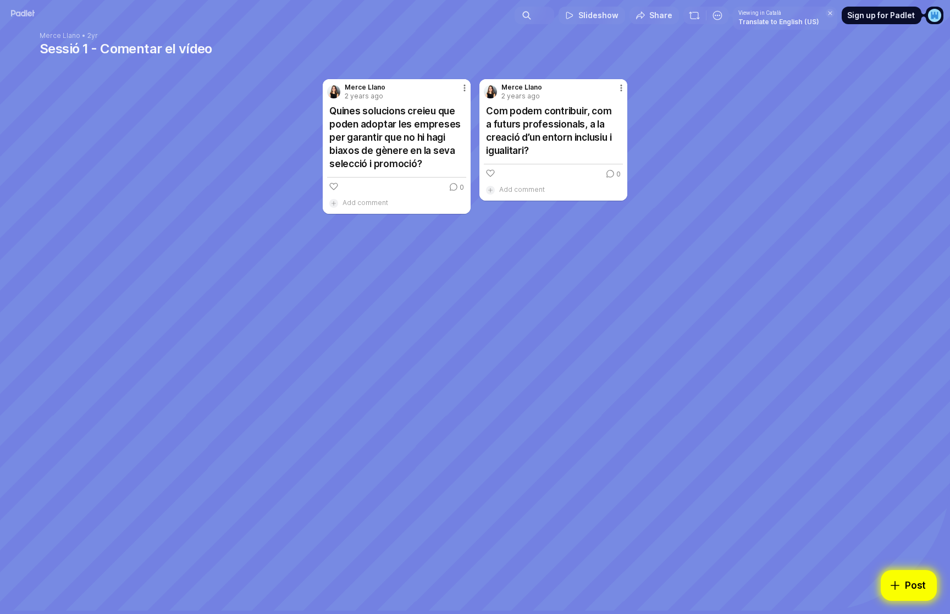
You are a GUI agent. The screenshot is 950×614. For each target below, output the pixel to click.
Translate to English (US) (778, 22)
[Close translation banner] (830, 13)
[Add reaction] (333, 186)
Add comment (365, 202)
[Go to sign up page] (934, 15)
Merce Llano (60, 36)
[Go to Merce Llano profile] (333, 91)
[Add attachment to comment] (334, 203)
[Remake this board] (694, 15)
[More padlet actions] (717, 15)
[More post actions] (465, 88)
